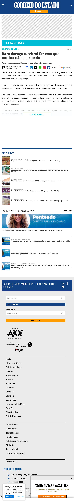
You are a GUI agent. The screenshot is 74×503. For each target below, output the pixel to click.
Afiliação (10, 445)
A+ (68, 49)
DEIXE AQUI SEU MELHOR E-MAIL (52, 496)
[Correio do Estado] (37, 469)
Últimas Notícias (13, 363)
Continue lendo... (37, 115)
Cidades (9, 371)
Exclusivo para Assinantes (22, 252)
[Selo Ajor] (35, 333)
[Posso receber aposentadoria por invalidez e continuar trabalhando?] (37, 221)
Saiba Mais (20, 496)
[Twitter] (63, 286)
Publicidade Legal (14, 367)
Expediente (11, 429)
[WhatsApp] (40, 67)
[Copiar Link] (49, 67)
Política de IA (12, 375)
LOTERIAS (17, 168)
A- (71, 49)
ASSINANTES (67, 211)
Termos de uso (12, 433)
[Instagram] (44, 67)
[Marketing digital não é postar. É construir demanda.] (6, 253)
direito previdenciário (11, 229)
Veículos (10, 392)
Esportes (10, 388)
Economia (10, 383)
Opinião (9, 408)
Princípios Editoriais (15, 453)
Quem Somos (12, 425)
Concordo (9, 497)
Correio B (10, 396)
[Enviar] (62, 313)
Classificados (12, 412)
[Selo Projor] (35, 347)
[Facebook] (27, 67)
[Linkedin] (31, 67)
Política (9, 379)
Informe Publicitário (15, 404)
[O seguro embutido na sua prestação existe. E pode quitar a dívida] (6, 241)
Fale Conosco (12, 437)
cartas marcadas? (20, 159)
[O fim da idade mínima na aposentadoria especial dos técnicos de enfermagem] (6, 266)
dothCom (30, 495)
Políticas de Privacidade (17, 441)
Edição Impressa (13, 416)
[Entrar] (70, 5)
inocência (16, 179)
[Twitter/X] (36, 67)
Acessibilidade (12, 449)
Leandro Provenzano (20, 239)
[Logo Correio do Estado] (36, 5)
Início (8, 359)
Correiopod (11, 400)
